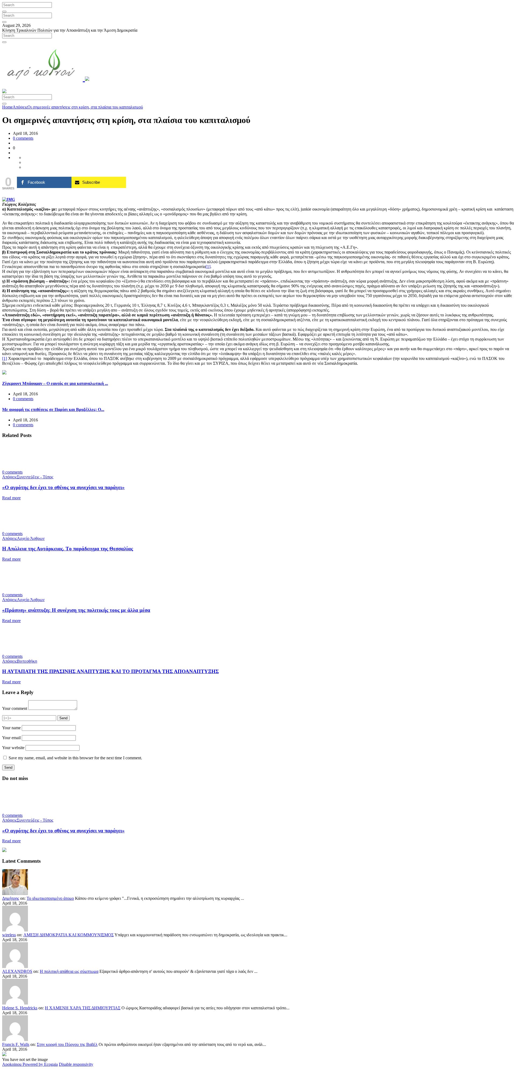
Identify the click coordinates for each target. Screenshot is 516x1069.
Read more (11, 498)
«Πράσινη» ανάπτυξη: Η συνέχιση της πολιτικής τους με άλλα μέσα (76, 610)
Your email (11, 737)
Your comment (14, 708)
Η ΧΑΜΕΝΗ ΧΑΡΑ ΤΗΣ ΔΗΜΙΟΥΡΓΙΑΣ (82, 1008)
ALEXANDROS (17, 971)
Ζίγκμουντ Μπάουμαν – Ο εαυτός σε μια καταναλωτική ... (55, 383)
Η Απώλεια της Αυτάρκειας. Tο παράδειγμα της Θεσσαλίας (67, 548)
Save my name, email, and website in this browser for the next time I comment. (75, 758)
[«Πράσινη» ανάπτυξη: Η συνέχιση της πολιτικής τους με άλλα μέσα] (25, 590)
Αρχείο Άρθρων (31, 538)
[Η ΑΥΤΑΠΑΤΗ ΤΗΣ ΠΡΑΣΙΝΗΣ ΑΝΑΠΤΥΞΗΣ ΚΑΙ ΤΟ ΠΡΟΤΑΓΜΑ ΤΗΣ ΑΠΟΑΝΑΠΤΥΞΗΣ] (25, 651)
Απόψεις (20, 107)
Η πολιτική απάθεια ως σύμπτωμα (69, 971)
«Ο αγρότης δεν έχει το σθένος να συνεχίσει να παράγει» (63, 487)
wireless (9, 935)
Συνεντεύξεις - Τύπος (35, 477)
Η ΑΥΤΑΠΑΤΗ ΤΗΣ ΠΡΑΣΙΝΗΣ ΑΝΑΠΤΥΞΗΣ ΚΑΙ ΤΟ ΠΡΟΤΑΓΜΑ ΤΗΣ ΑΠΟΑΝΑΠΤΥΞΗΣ (110, 671)
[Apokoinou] (45, 78)
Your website (13, 747)
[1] (208, 266)
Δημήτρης (10, 898)
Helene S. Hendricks (19, 1008)
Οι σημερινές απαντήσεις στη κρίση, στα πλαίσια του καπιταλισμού (85, 107)
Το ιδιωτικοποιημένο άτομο (50, 898)
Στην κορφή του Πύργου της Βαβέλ (67, 1044)
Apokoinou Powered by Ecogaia (30, 1064)
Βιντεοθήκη (27, 661)
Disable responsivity (76, 1064)
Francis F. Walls (15, 1044)
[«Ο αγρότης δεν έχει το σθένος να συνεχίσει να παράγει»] (25, 467)
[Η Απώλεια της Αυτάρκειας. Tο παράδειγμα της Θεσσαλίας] (25, 528)
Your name (11, 727)
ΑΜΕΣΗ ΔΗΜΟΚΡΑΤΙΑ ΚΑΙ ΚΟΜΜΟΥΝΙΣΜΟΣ (68, 935)
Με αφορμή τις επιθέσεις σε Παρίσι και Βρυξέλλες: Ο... (53, 409)
